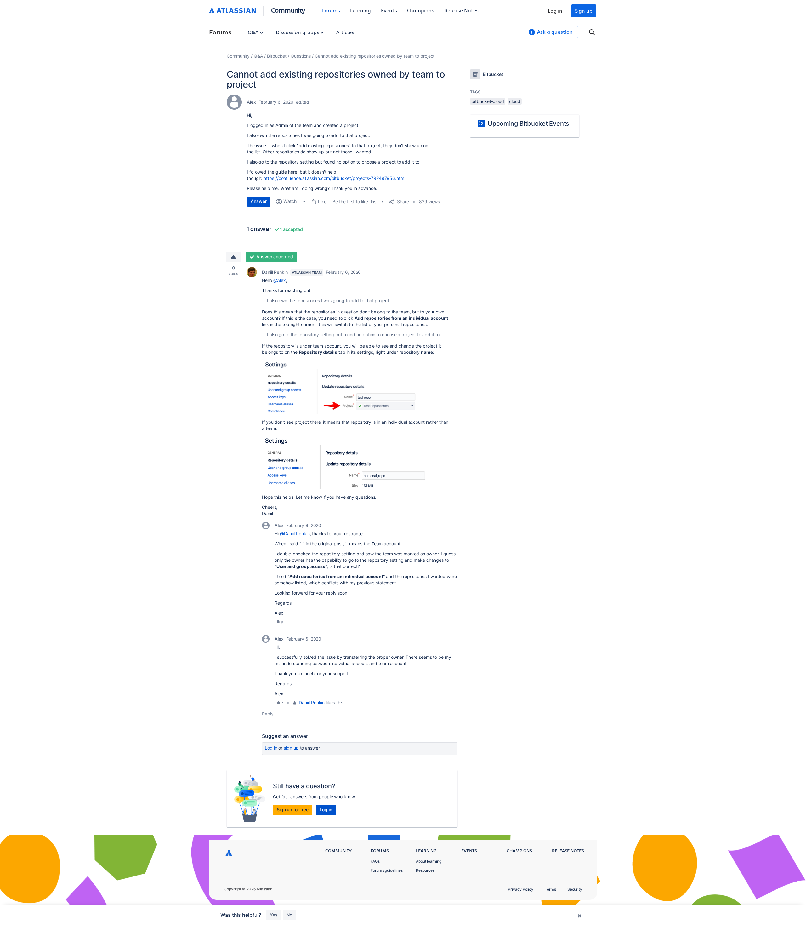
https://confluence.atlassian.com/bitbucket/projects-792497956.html (334, 178)
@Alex (279, 280)
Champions (420, 10)
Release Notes (461, 10)
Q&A (254, 32)
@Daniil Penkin (295, 533)
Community (288, 9)
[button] (345, 386)
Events (389, 10)
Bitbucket (277, 56)
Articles (345, 32)
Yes (274, 914)
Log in (555, 10)
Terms (550, 889)
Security (574, 889)
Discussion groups (298, 32)
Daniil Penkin (275, 272)
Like (279, 621)
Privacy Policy (520, 889)
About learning (428, 861)
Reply (268, 713)
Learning (360, 10)
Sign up (584, 10)
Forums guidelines (387, 870)
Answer (259, 201)
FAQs (375, 861)
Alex (251, 102)
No (289, 914)
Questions (301, 56)
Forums (331, 10)
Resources (425, 870)
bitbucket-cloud (487, 101)
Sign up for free (293, 809)
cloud (514, 101)
